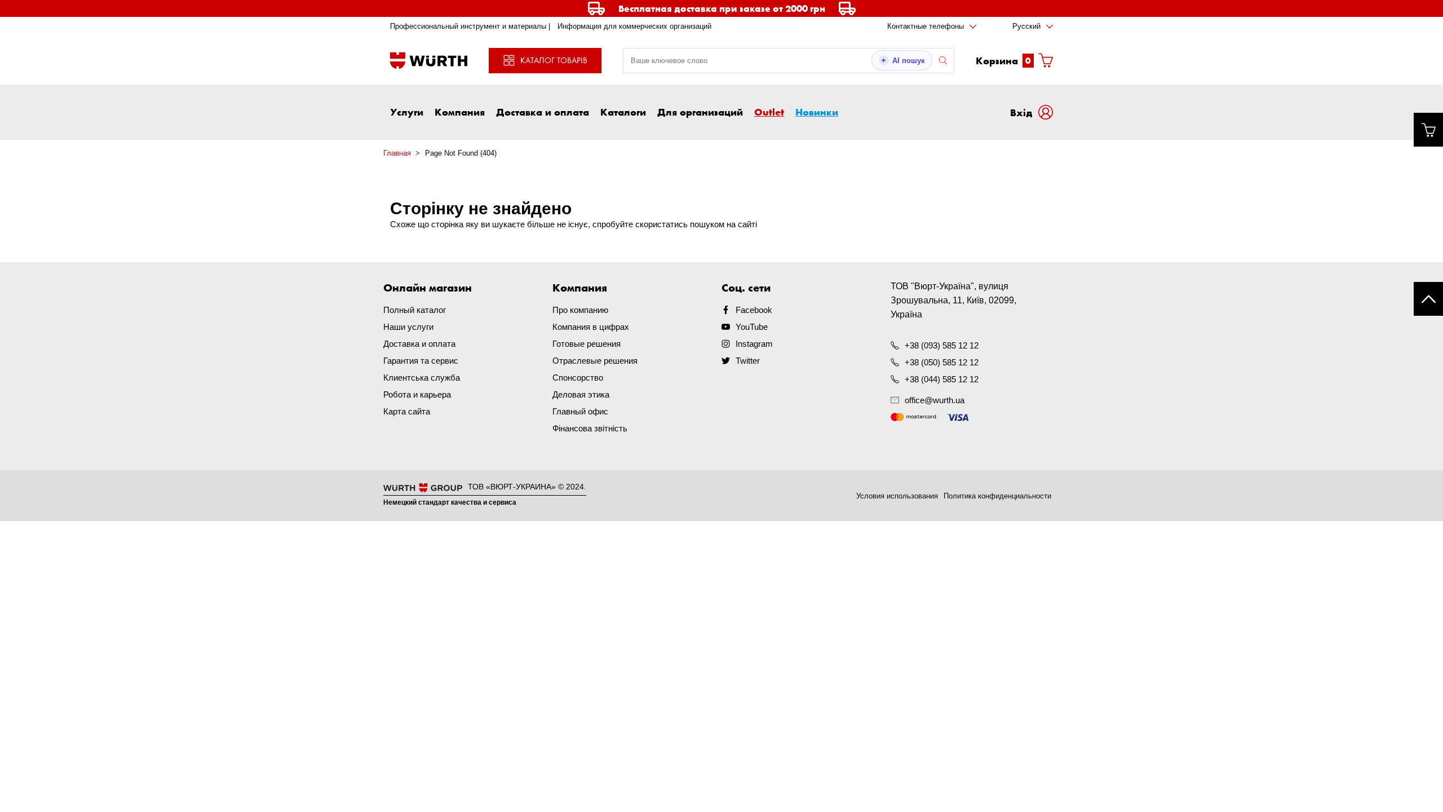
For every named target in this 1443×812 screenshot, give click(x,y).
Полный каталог (414, 310)
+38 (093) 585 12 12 (942, 345)
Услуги (406, 111)
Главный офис (580, 411)
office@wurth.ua (934, 400)
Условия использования (897, 496)
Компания (460, 111)
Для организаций (700, 111)
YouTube (752, 327)
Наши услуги (408, 327)
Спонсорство (577, 377)
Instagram (754, 343)
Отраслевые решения (595, 360)
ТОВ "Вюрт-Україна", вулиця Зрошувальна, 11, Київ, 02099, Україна (953, 300)
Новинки (816, 111)
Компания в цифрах (590, 327)
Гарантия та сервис (420, 360)
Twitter (748, 360)
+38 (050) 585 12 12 (942, 362)
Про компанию (580, 310)
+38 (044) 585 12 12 (942, 379)
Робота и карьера (417, 394)
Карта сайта (406, 411)
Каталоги (623, 111)
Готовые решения (586, 343)
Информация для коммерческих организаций (634, 26)
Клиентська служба (421, 377)
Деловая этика (580, 394)
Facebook (754, 310)
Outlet (769, 111)
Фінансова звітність (589, 428)
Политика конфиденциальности (997, 496)
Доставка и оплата (542, 111)
